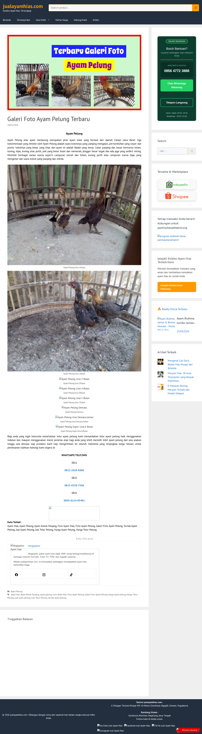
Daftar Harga (62, 20)
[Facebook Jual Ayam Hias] (137, 725)
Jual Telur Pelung (39, 597)
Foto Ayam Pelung (76, 594)
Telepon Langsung (177, 102)
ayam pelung (46, 594)
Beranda (7, 20)
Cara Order (41, 20)
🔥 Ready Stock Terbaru (172, 309)
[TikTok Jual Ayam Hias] (163, 725)
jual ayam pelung (22, 597)
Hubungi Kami (80, 20)
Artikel (96, 20)
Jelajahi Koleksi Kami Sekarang (171, 287)
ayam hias (15, 594)
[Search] (195, 7)
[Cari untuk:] (172, 151)
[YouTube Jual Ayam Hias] (109, 725)
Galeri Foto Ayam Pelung (96, 594)
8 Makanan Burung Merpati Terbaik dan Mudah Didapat (178, 389)
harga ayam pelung (117, 594)
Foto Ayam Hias (60, 594)
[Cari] (192, 151)
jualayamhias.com (23, 6)
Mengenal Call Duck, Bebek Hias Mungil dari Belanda (180, 364)
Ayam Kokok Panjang (30, 594)
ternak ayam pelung (57, 597)
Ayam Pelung (16, 591)
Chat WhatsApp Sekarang (177, 85)
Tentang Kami (23, 20)
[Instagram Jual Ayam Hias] (110, 731)
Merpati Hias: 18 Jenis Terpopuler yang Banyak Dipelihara (181, 377)
